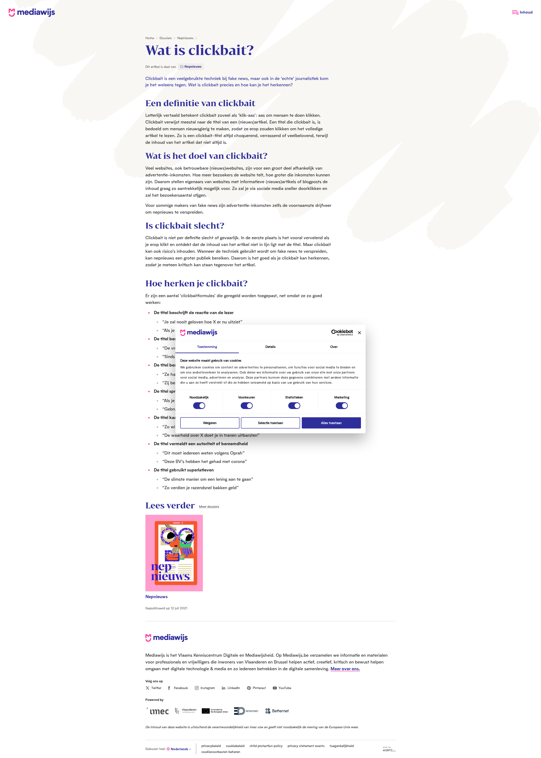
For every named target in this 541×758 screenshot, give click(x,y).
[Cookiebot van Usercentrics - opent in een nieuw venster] (334, 333)
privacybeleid (211, 746)
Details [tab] (270, 347)
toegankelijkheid (342, 746)
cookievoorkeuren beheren (220, 752)
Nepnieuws (185, 38)
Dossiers (166, 38)
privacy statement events (306, 746)
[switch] (247, 405)
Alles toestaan (331, 423)
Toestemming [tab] (207, 347)
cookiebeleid (235, 746)
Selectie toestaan (270, 423)
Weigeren (210, 423)
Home (149, 38)
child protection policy (266, 746)
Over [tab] (333, 347)
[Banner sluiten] (359, 332)
